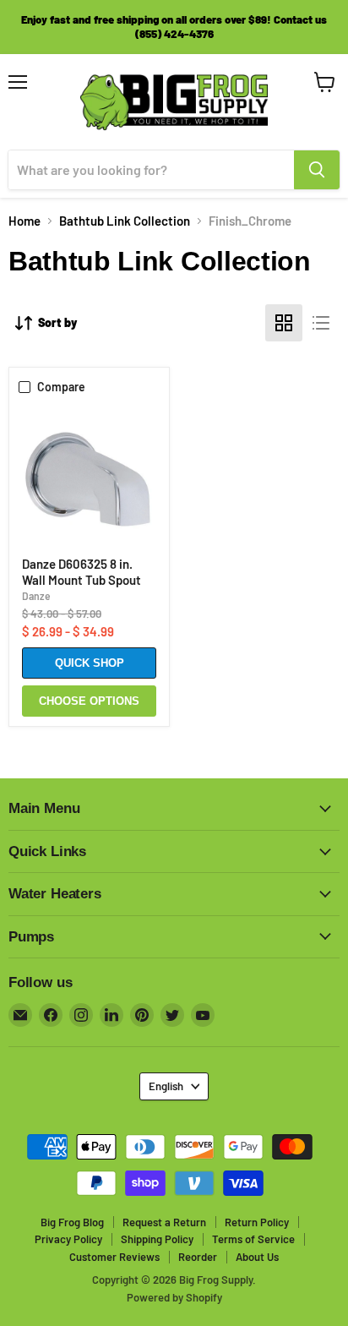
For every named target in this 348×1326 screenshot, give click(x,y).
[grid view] (283, 322)
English (166, 1086)
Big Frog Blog (72, 1222)
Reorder (197, 1256)
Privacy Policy (68, 1239)
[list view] (321, 322)
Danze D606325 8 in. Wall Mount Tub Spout (81, 572)
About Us (257, 1256)
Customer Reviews (114, 1256)
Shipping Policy (157, 1239)
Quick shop (89, 663)
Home (24, 221)
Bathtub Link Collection (124, 221)
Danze (36, 596)
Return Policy (257, 1222)
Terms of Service (253, 1239)
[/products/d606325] (89, 477)
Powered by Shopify (174, 1297)
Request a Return (164, 1222)
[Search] (317, 169)
